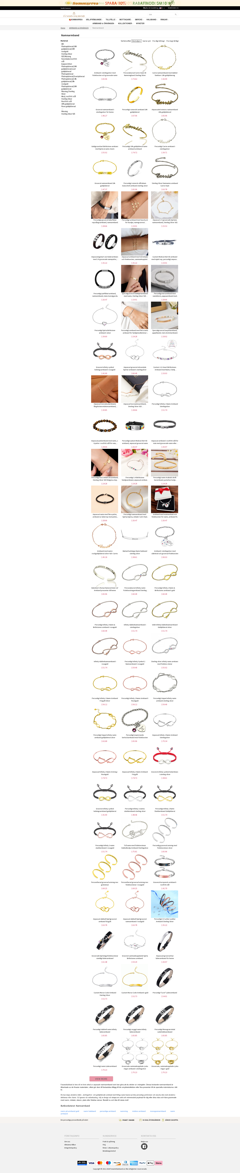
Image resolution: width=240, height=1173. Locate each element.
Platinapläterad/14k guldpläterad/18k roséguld (68, 81)
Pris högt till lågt (172, 41)
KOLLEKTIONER (125, 23)
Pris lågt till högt (158, 41)
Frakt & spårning (109, 1141)
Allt (62, 44)
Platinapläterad (67, 74)
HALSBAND (151, 19)
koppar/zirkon (66, 64)
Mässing (64, 111)
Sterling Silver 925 (68, 114)
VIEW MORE (101, 1078)
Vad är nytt (147, 41)
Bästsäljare (136, 41)
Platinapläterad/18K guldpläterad (69, 87)
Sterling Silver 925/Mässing (66, 55)
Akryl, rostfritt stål (68, 96)
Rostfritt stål (66, 101)
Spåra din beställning (151, 8)
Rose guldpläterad (68, 106)
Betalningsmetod (109, 1151)
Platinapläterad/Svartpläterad (72, 76)
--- (62, 109)
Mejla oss (144, 1141)
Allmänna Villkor (70, 1145)
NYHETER (140, 23)
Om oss (67, 1141)
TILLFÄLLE (111, 19)
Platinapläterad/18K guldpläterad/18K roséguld (69, 49)
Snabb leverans (66, 8)
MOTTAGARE (125, 19)
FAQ (104, 1145)
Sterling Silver (66, 99)
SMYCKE (139, 19)
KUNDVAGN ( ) (173, 8)
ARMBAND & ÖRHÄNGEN (103, 23)
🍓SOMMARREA (76, 19)
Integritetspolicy (70, 1148)
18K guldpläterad (67, 104)
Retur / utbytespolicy (111, 1148)
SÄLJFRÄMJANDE (94, 19)
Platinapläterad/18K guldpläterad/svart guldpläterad (69, 69)
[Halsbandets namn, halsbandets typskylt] (74, 14)
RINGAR (164, 19)
